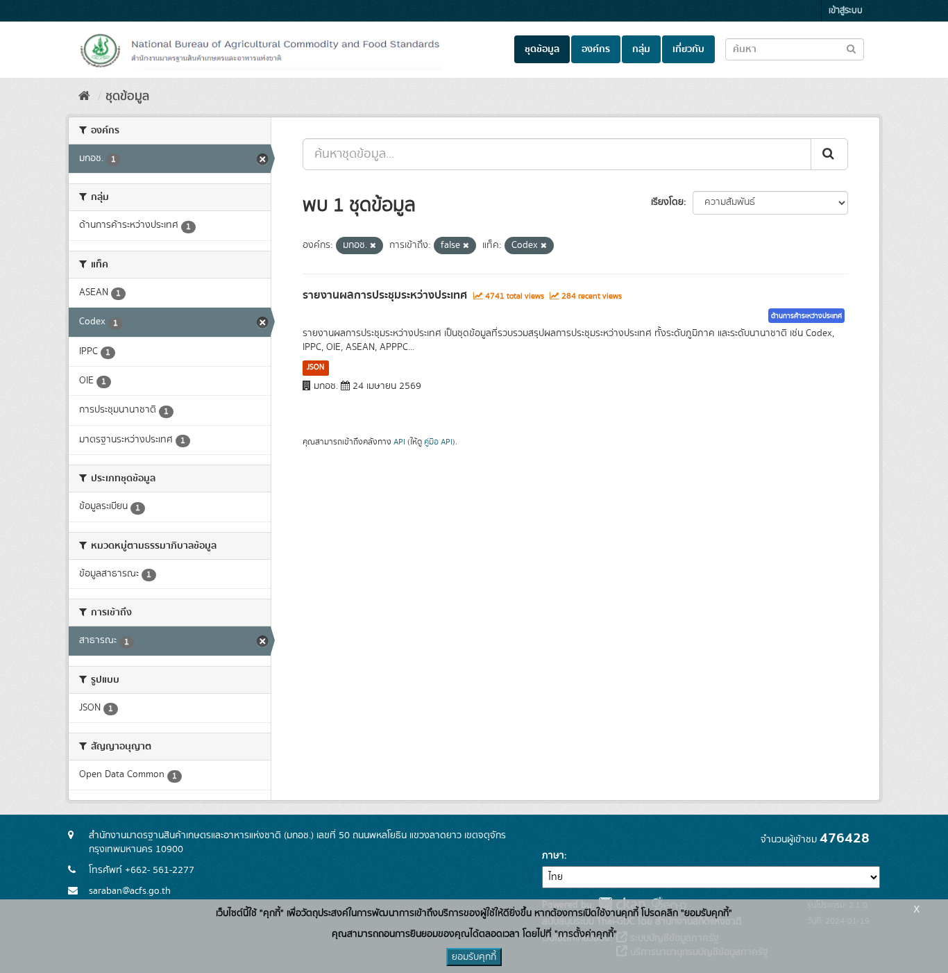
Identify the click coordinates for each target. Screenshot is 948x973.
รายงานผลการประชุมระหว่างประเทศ (385, 295)
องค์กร (596, 49)
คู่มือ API (438, 442)
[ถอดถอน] (373, 245)
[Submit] (829, 154)
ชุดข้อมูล (542, 49)
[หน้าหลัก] (84, 97)
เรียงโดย (667, 202)
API (399, 442)
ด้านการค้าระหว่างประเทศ (806, 316)
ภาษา (553, 856)
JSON (315, 367)
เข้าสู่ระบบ (846, 10)
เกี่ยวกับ (688, 49)
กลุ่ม (641, 49)
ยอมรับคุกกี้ (474, 957)
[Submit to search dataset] (851, 48)
